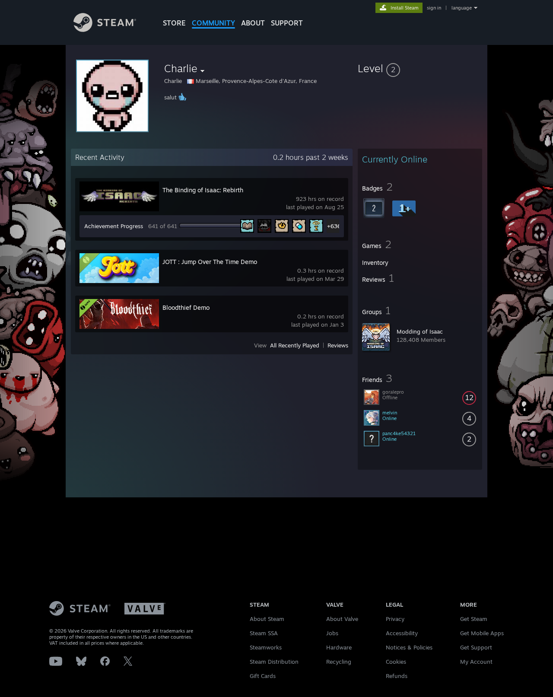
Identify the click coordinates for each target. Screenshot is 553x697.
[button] (420, 68)
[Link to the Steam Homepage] (104, 29)
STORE (174, 23)
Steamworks (266, 647)
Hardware (339, 647)
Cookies (396, 661)
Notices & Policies (409, 647)
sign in (434, 8)
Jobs (332, 633)
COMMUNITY (213, 23)
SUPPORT (287, 23)
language (461, 8)
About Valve (342, 618)
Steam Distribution (274, 661)
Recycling (338, 661)
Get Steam (473, 618)
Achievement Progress (113, 226)
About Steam (267, 618)
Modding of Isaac (420, 331)
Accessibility (402, 633)
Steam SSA (264, 633)
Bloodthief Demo (186, 307)
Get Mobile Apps (482, 633)
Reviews (337, 345)
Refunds (396, 675)
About (253, 23)
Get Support (476, 647)
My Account (476, 661)
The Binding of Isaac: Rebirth (202, 190)
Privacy (395, 618)
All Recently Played (294, 345)
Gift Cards (263, 675)
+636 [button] (333, 226)
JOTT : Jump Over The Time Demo (209, 261)
